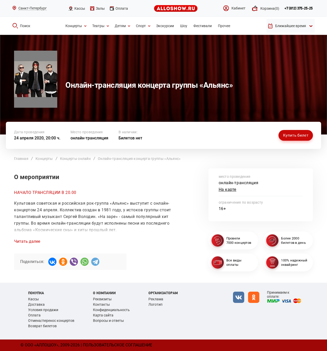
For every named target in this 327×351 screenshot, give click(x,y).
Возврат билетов (42, 326)
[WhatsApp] (84, 262)
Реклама (155, 299)
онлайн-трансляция (89, 138)
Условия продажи (43, 310)
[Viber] (74, 262)
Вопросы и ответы (108, 321)
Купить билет (295, 135)
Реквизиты (102, 299)
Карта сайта (103, 315)
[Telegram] (95, 262)
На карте (228, 189)
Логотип (155, 304)
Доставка (36, 304)
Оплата (34, 315)
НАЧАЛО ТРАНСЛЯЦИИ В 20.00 (45, 192)
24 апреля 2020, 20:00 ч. (37, 138)
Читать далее (27, 241)
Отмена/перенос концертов (51, 321)
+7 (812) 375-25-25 (298, 8)
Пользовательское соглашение (117, 345)
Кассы (33, 299)
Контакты (101, 304)
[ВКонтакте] (52, 262)
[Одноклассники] (63, 262)
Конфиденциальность (111, 310)
